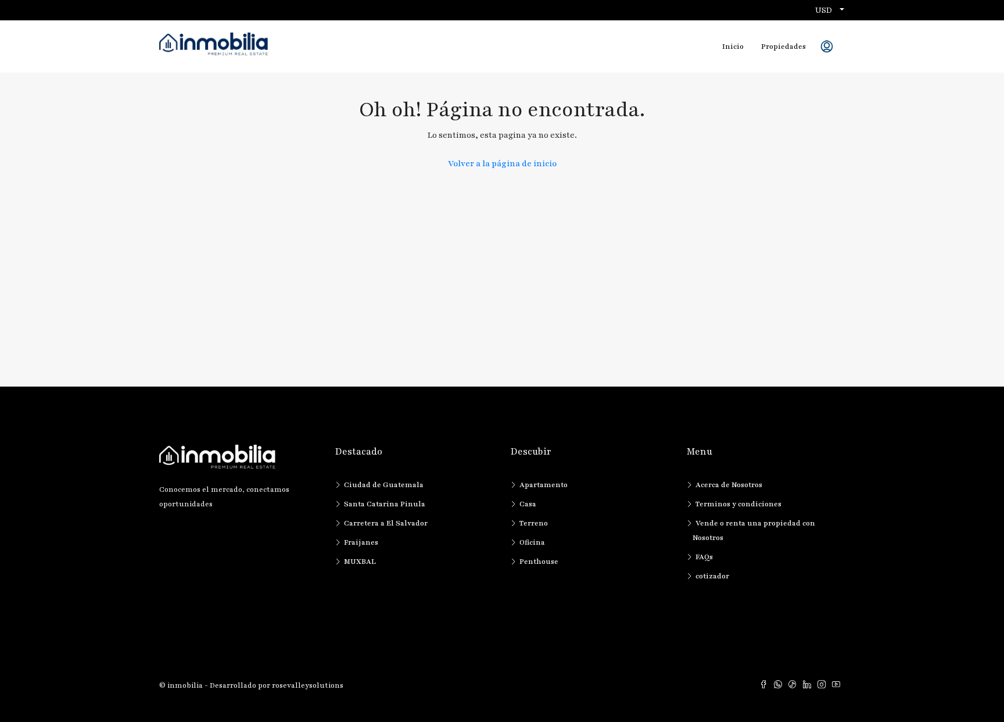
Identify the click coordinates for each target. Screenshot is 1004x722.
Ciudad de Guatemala (384, 484)
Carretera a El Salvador (386, 523)
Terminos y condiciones (738, 504)
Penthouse (538, 561)
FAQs (704, 557)
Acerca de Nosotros (728, 484)
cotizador (712, 576)
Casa (527, 504)
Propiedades (783, 46)
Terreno (533, 523)
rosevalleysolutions (307, 685)
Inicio (733, 46)
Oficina (532, 542)
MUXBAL (360, 561)
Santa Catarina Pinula (384, 504)
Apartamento (543, 484)
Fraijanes (361, 542)
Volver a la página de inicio (502, 163)
